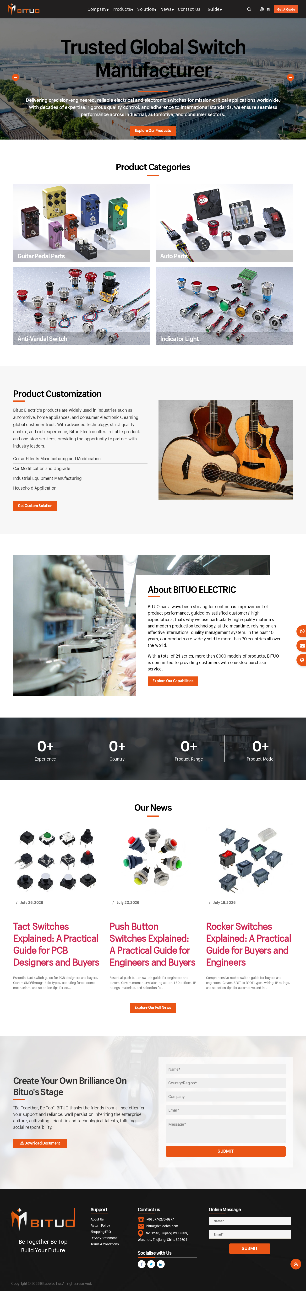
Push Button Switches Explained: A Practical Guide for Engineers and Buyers (152, 943)
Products (122, 9)
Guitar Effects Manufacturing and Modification (57, 458)
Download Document (42, 1142)
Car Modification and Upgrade (41, 468)
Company (97, 9)
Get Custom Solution (35, 505)
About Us (97, 1219)
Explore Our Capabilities (173, 680)
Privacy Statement (104, 1238)
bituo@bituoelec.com (162, 1226)
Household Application (34, 488)
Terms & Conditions (105, 1244)
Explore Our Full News (153, 1007)
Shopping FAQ (101, 1231)
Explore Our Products (153, 130)
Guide (214, 9)
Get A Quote (286, 9)
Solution (145, 9)
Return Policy (100, 1225)
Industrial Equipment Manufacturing (47, 478)
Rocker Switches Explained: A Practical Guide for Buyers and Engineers (248, 943)
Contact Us (189, 9)
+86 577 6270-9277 (160, 1219)
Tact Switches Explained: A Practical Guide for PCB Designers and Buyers (56, 943)
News (165, 9)
